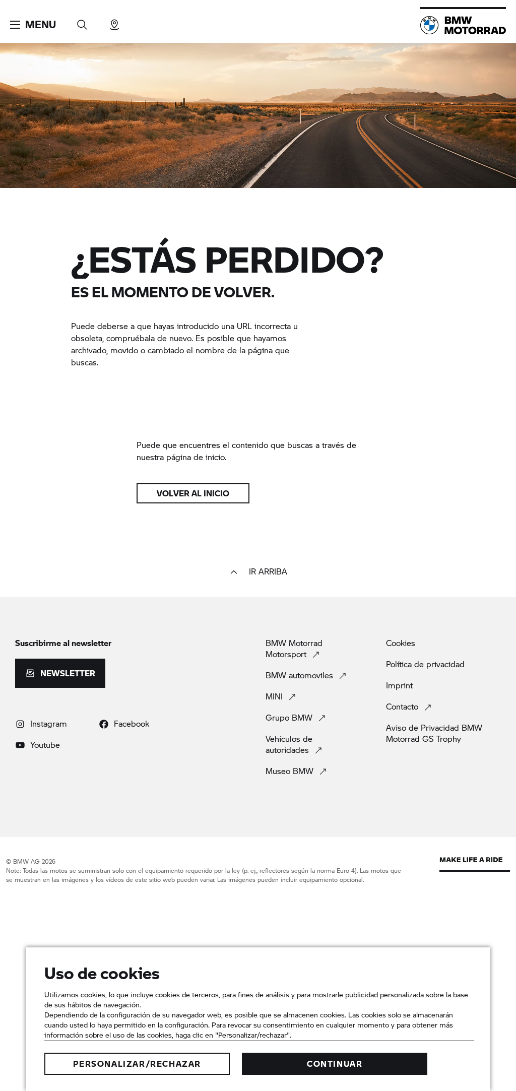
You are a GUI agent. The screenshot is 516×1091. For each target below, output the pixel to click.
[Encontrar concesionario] (114, 21)
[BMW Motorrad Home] (463, 25)
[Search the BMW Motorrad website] (82, 21)
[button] (33, 25)
